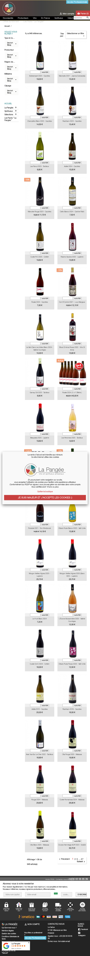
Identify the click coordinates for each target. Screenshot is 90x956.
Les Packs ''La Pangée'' (34, 21)
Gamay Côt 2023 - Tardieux (39, 392)
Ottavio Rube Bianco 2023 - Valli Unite (72, 528)
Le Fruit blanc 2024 (39, 619)
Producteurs (23, 18)
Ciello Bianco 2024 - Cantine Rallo (72, 212)
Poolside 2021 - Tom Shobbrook (39, 528)
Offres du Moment (11, 21)
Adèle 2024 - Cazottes (72, 166)
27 (82, 859)
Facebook (84, 929)
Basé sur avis (16, 948)
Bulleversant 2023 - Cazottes (39, 76)
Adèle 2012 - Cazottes (40, 709)
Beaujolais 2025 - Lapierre (39, 438)
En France (45, 18)
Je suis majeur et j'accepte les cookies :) (45, 497)
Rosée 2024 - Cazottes (39, 302)
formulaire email (64, 941)
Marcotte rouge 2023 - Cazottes (39, 212)
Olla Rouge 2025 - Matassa (72, 754)
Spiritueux (58, 18)
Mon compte (32, 924)
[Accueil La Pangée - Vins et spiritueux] (9, 8)
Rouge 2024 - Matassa (39, 800)
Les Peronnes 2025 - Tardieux (72, 438)
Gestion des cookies (9, 933)
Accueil (8, 103)
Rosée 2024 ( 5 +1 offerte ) (72, 392)
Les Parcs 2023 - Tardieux (39, 166)
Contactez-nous (61, 879)
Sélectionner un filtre (76, 34)
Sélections (72, 18)
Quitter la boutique (45, 491)
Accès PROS (49, 879)
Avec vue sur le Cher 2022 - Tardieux (39, 754)
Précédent (64, 859)
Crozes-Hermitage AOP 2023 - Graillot (72, 845)
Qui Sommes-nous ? (9, 928)
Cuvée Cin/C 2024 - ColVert (39, 664)
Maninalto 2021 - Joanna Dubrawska (72, 76)
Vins (34, 18)
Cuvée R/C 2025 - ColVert (39, 257)
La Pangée (8, 108)
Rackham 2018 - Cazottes (72, 709)
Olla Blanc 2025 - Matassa (39, 845)
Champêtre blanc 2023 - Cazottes (39, 121)
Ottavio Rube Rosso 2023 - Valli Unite (72, 664)
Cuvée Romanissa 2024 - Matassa (72, 800)
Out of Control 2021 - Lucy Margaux (72, 302)
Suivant (81, 861)
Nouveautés (8, 18)
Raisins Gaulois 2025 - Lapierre (72, 257)
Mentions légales (8, 931)
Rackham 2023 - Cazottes (72, 121)
